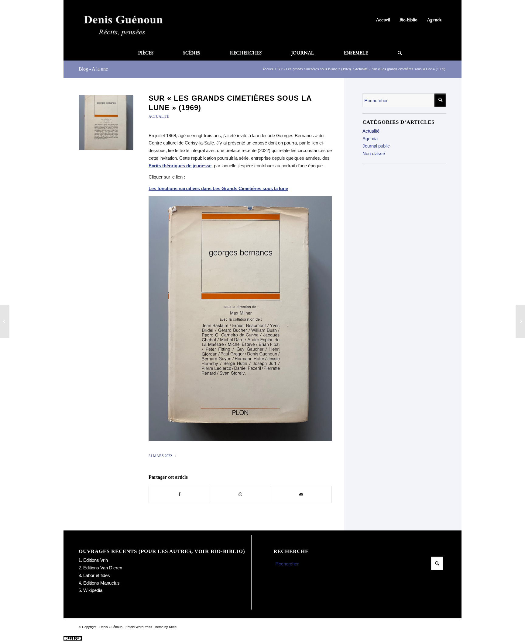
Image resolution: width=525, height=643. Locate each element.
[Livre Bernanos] (106, 122)
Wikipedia (92, 590)
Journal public (376, 145)
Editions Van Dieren (102, 567)
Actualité (159, 116)
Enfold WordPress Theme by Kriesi (151, 627)
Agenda (434, 19)
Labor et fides (96, 575)
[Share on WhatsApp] (240, 494)
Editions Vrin (95, 560)
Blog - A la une (93, 68)
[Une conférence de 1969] (4, 321)
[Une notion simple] (520, 321)
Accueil (383, 19)
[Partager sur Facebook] (179, 494)
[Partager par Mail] (301, 494)
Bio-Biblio (408, 19)
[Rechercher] (392, 53)
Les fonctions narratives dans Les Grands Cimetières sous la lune (218, 188)
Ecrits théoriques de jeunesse (180, 165)
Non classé (373, 153)
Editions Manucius (101, 583)
